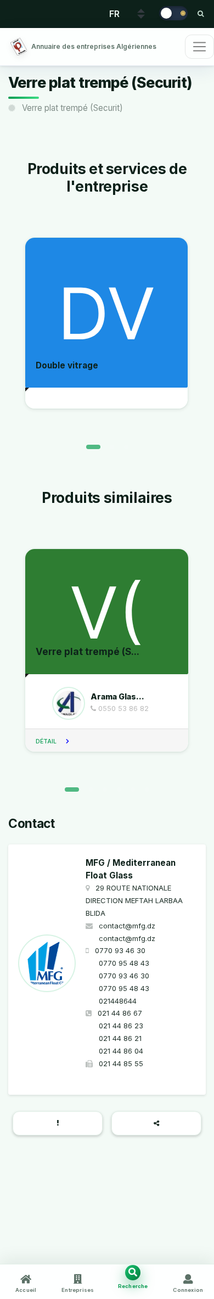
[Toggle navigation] (199, 47)
